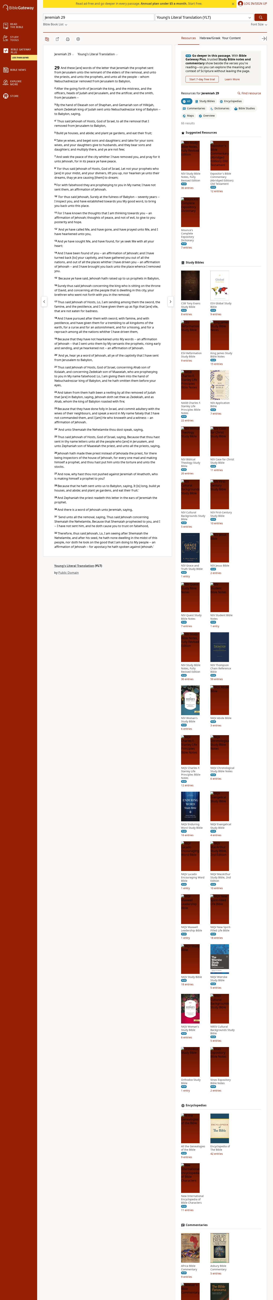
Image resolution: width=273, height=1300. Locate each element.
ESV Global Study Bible (220, 305)
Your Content (231, 38)
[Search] (260, 17)
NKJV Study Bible (191, 977)
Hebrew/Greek (210, 38)
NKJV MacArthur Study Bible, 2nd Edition (220, 877)
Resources (188, 38)
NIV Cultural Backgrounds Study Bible (193, 516)
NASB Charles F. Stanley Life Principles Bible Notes (191, 408)
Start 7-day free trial (202, 79)
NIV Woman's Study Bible (189, 720)
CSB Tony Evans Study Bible (190, 305)
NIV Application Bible (220, 404)
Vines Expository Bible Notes (220, 1081)
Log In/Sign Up (255, 4)
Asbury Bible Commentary (218, 1267)
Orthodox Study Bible (191, 1081)
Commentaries (197, 1225)
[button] (251, 4)
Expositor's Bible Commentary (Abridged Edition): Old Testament (222, 179)
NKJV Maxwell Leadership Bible (191, 929)
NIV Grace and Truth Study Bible (192, 567)
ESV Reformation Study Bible (191, 355)
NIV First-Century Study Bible (221, 514)
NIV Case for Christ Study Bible (222, 461)
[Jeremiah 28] (44, 301)
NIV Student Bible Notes (221, 617)
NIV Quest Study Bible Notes (191, 617)
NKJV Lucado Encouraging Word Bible (192, 877)
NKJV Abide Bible (220, 718)
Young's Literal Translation (74, 566)
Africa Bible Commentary (189, 1267)
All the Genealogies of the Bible (193, 1148)
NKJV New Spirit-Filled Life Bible (220, 929)
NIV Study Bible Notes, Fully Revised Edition (190, 177)
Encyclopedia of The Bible (220, 1148)
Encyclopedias (196, 1105)
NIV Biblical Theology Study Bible (190, 463)
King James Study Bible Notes (221, 355)
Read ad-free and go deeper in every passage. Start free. (139, 3)
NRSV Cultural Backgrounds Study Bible (222, 1030)
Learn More (232, 79)
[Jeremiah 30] (171, 301)
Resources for (200, 93)
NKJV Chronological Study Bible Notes (222, 769)
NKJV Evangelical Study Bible (220, 826)
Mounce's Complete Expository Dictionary (187, 235)
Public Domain (68, 573)
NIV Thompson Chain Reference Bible (220, 668)
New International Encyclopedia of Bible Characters (192, 1200)
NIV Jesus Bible (219, 565)
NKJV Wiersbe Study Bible (218, 978)
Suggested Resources (201, 133)
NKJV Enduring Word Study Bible (192, 826)
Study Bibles (195, 262)
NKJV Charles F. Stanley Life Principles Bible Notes (190, 773)
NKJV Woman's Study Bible (190, 1028)
